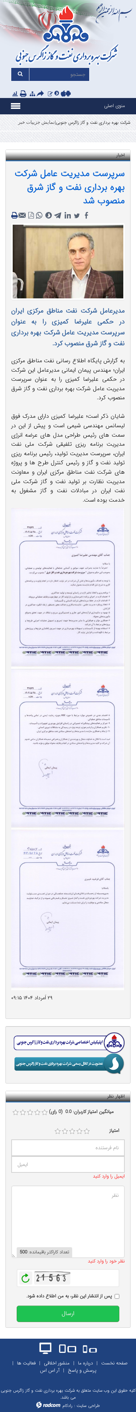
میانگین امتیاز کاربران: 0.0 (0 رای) (81, 1111)
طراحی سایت (88, 1405)
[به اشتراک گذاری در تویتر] (77, 216)
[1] (57, 1131)
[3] (72, 1131)
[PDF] (31, 216)
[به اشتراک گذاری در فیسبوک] (86, 216)
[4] (79, 1131)
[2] (65, 1131)
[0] (15, 1112)
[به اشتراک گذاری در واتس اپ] (39, 216)
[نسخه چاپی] (23, 94)
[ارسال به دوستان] (41, 94)
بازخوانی (25, 1276)
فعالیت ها (26, 1363)
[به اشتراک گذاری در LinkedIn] (67, 216)
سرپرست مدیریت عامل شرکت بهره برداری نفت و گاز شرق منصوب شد (70, 187)
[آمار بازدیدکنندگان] (15, 94)
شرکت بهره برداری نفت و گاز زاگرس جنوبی (93, 122)
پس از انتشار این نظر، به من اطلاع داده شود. (69, 1296)
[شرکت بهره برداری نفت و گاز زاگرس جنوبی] (68, 36)
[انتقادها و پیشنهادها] (50, 94)
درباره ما (85, 1363)
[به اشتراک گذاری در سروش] (48, 216)
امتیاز (114, 1130)
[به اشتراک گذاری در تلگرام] (58, 216)
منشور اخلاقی (57, 1363)
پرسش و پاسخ (82, 1370)
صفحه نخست (114, 1363)
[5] (86, 1131)
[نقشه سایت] (32, 94)
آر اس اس (49, 1370)
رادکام (67, 1405)
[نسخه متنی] (15, 216)
